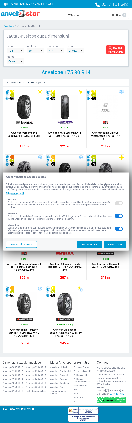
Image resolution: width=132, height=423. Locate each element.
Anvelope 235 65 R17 (36, 375)
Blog (76, 389)
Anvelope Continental (60, 371)
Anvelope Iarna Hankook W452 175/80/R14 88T (105, 266)
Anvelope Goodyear (59, 383)
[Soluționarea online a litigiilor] (83, 418)
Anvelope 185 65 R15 (13, 375)
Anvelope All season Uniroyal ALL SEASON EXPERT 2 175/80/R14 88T (24, 267)
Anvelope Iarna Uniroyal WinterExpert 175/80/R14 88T (105, 136)
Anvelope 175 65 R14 (13, 379)
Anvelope (9, 26)
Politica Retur (80, 385)
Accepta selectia (89, 244)
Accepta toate (114, 244)
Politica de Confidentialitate (82, 380)
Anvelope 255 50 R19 (36, 387)
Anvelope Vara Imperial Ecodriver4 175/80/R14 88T (24, 134)
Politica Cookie (81, 375)
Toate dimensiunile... (36, 391)
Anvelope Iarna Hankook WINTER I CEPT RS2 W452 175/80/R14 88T (24, 332)
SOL (76, 401)
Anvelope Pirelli (57, 387)
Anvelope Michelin (59, 367)
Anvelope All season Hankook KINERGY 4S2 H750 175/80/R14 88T (65, 332)
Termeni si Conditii (82, 371)
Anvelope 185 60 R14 (13, 383)
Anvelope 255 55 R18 (36, 383)
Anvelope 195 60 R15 (13, 387)
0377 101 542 (117, 393)
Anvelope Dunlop (58, 379)
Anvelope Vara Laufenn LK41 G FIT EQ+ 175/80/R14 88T (64, 134)
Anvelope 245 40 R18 (36, 379)
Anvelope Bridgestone (60, 375)
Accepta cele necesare (21, 244)
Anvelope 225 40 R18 (36, 371)
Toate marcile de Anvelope (58, 392)
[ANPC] (83, 410)
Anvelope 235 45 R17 (36, 367)
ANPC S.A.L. (79, 397)
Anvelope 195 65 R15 (13, 371)
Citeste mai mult (15, 193)
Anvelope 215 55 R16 (13, 391)
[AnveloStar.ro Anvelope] (20, 13)
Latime (11, 46)
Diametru (52, 46)
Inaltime (31, 46)
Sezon (70, 46)
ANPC (76, 393)
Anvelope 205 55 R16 (13, 367)
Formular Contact (82, 367)
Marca (10, 56)
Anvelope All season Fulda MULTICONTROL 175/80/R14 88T (65, 267)
